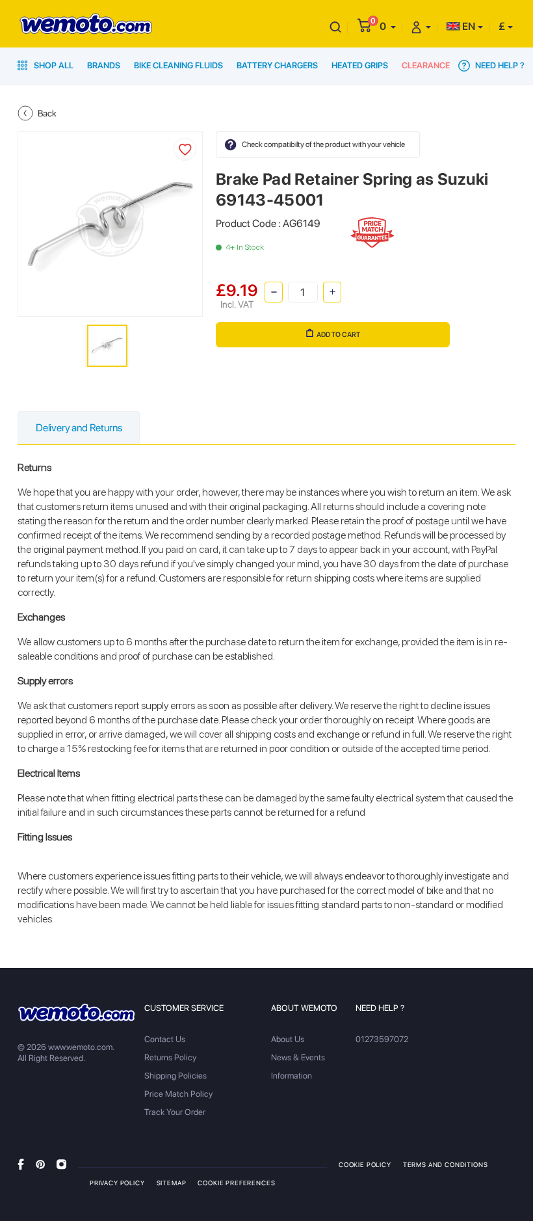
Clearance (426, 65)
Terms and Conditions (445, 1164)
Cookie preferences (236, 1183)
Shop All (52, 65)
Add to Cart (338, 334)
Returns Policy (170, 1057)
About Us (287, 1039)
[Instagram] (61, 1164)
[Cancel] (335, 26)
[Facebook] (21, 1164)
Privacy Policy (117, 1183)
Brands (103, 65)
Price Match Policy (178, 1094)
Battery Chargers (277, 65)
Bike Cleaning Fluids (178, 65)
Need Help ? (499, 65)
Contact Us (164, 1039)
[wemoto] (76, 1012)
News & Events (298, 1057)
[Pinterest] (40, 1164)
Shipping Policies (175, 1075)
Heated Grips (360, 65)
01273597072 (382, 1039)
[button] (388, 26)
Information (291, 1075)
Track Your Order (174, 1112)
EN (467, 26)
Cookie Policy (365, 1164)
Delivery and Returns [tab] (79, 428)
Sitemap (172, 1183)
